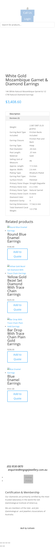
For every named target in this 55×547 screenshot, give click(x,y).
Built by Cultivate (27, 528)
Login (27, 19)
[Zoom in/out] (1, 542)
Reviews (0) (15, 118)
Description (15, 114)
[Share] (6, 542)
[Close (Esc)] (9, 542)
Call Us (27, 12)
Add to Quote (17, 254)
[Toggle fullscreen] (4, 542)
